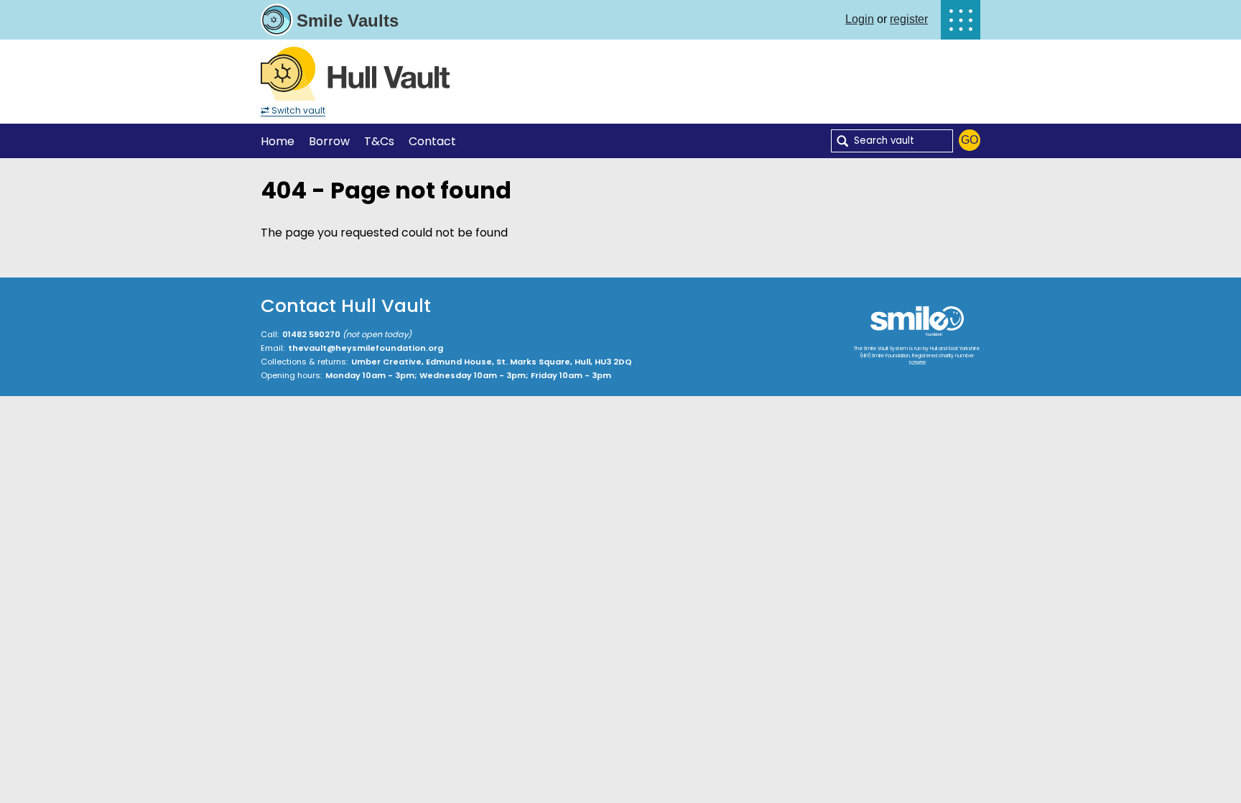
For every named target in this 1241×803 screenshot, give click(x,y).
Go (969, 140)
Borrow (329, 141)
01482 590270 (311, 334)
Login (859, 19)
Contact (432, 141)
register (909, 19)
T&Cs (379, 141)
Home (277, 141)
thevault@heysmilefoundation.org (365, 348)
